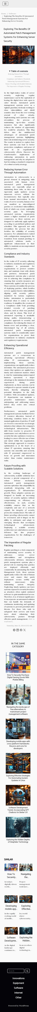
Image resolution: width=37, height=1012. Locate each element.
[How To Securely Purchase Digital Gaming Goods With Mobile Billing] (18, 662)
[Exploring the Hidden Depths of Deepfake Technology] (18, 827)
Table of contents (19, 71)
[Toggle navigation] (5, 4)
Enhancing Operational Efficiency (18, 81)
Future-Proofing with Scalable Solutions (19, 84)
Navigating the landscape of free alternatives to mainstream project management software (18, 710)
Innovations (19, 978)
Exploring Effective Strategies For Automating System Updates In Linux (18, 778)
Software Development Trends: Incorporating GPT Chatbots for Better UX (18, 810)
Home (3, 14)
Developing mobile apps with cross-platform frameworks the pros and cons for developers (18, 745)
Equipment (18, 983)
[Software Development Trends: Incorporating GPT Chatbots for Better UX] (18, 795)
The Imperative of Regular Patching (18, 86)
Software (12, 14)
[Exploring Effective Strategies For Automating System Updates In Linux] (18, 763)
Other (18, 998)
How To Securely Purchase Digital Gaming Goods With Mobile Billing (18, 677)
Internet (18, 993)
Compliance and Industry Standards (18, 79)
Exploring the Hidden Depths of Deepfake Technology (18, 841)
